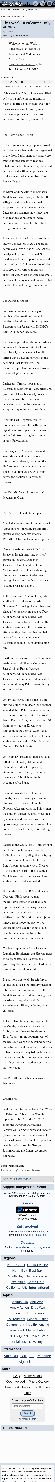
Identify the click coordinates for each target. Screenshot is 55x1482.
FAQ (16, 1376)
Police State (39, 1336)
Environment (16, 1319)
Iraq (31, 1356)
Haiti (23, 1356)
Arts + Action (19, 1307)
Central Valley (37, 1265)
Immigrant (16, 1330)
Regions (9, 1258)
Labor (41, 1330)
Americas (11, 1356)
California (13, 1287)
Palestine (5, 16)
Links (27, 1393)
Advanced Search (27, 1419)
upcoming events (41, 1247)
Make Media (33, 1376)
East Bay (36, 1270)
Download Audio (14, 86)
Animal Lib (20, 1302)
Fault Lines (42, 1387)
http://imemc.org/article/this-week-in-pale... (21, 1170)
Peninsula (18, 1282)
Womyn (38, 1342)
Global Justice (37, 1319)
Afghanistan (27, 1362)
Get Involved (15, 1381)
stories (20, 1247)
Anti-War (36, 1302)
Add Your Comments (17, 1179)
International (18, 16)
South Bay (16, 1276)
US (24, 1287)
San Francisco (36, 1276)
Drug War (38, 1307)
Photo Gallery (39, 1381)
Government (15, 1325)
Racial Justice (20, 1342)
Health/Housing (37, 1325)
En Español (35, 1313)
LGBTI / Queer (17, 1336)
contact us (40, 1235)
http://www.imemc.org (23, 64)
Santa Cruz (36, 1282)
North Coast (16, 1265)
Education (17, 1313)
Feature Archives (17, 1387)
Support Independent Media (24, 1187)
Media (30, 1330)
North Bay (19, 1270)
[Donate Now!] (27, 1209)
